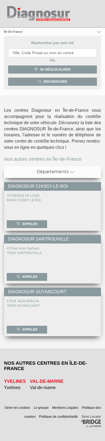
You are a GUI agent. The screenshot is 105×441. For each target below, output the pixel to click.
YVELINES (15, 381)
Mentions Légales (65, 408)
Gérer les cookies (18, 408)
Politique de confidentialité (59, 417)
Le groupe (42, 408)
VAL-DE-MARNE (47, 381)
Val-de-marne (43, 387)
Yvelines (12, 387)
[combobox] (52, 52)
